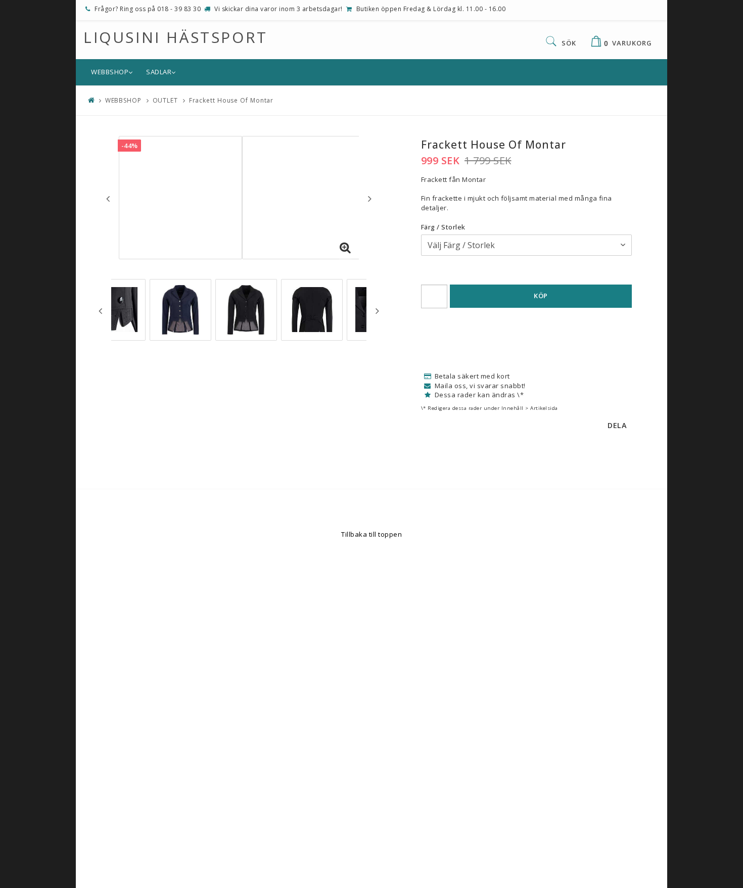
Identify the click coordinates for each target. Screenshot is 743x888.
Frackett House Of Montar (231, 100)
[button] (345, 248)
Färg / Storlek (443, 226)
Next (370, 199)
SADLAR (158, 71)
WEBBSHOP (109, 71)
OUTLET (165, 100)
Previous (108, 199)
